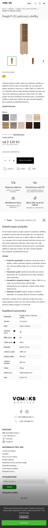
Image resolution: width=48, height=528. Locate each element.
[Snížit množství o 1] (5, 161)
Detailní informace (8, 106)
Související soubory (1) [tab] (25, 220)
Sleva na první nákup (9, 457)
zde (27, 513)
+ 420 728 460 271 (26, 421)
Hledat (9, 487)
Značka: (7, 137)
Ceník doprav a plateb (10, 468)
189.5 (21, 342)
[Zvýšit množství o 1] (14, 161)
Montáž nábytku (8, 460)
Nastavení (24, 517)
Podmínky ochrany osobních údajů (14, 463)
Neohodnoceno (18, 134)
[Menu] (44, 3)
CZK (28, 3)
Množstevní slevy (8, 471)
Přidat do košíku (25, 160)
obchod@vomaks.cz (26, 417)
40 (20, 338)
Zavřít (41, 174)
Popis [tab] (9, 220)
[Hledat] (35, 3)
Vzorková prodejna (9, 451)
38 (20, 332)
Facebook (21, 411)
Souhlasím (24, 523)
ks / (24, 498)
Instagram (27, 411)
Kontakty (5, 454)
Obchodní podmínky (9, 466)
